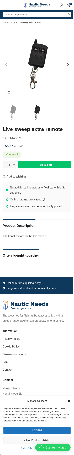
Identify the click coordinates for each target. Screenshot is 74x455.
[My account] (61, 5)
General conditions (14, 354)
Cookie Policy (26, 448)
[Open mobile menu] (4, 5)
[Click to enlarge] (9, 92)
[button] (69, 401)
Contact (7, 369)
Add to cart (45, 164)
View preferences (37, 439)
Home (5, 22)
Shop (12, 22)
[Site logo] (37, 4)
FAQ (5, 362)
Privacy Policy (11, 338)
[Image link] (25, 305)
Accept (37, 430)
